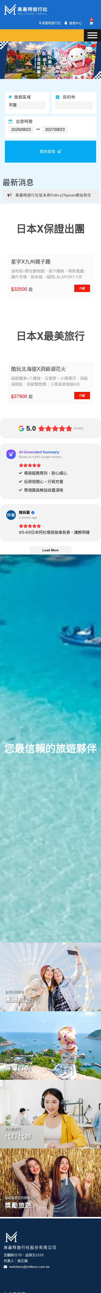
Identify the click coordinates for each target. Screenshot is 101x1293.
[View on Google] (11, 515)
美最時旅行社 (51, 23)
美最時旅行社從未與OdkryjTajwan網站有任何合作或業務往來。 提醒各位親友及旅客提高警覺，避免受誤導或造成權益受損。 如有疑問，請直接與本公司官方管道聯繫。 (49, 197)
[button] (7, 60)
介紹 (82, 288)
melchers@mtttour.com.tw (28, 1267)
